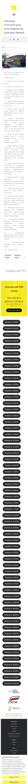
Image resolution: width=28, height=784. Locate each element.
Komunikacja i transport (14, 733)
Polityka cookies (16, 773)
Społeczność (14, 726)
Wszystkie (14, 724)
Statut (14, 753)
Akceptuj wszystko (14, 777)
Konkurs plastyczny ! (14, 736)
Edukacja (14, 731)
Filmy (14, 744)
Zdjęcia (14, 742)
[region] (14, 769)
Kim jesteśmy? (14, 750)
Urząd (14, 729)
